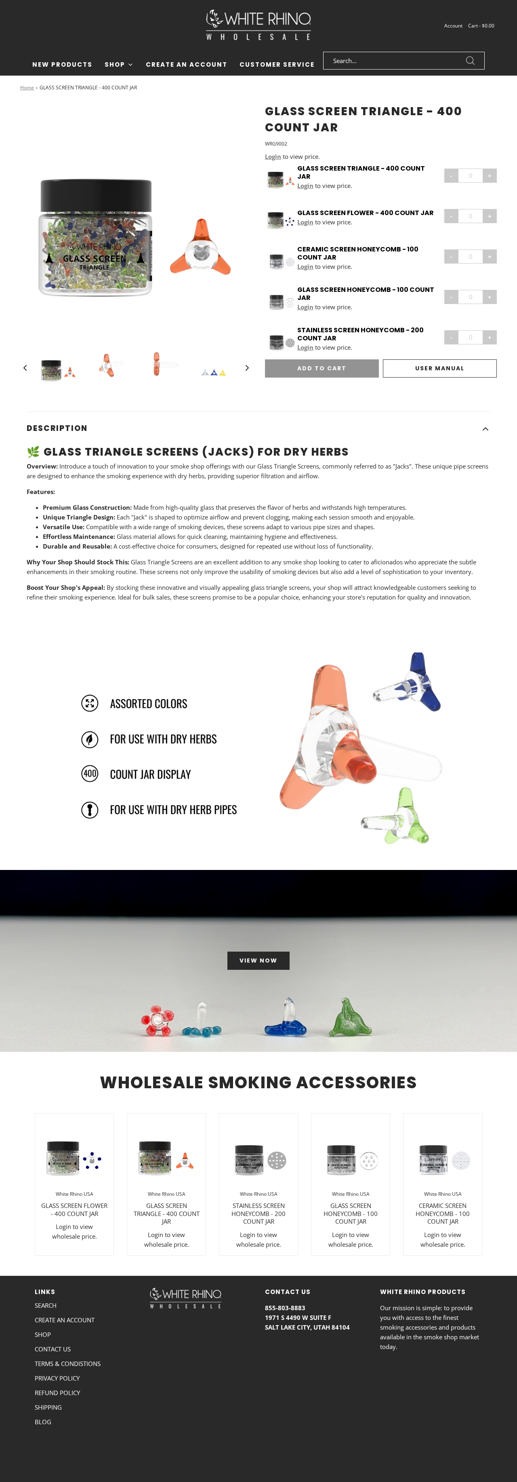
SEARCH (46, 1305)
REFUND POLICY (57, 1393)
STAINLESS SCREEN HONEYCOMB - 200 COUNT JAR (360, 334)
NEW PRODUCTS (62, 64)
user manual (439, 368)
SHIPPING (48, 1407)
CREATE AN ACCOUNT (65, 1320)
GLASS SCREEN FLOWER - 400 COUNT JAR (365, 213)
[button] (25, 367)
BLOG (43, 1422)
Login (273, 156)
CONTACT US (53, 1349)
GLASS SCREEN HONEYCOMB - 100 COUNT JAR (365, 294)
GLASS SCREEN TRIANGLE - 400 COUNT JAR (361, 173)
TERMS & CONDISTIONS (68, 1364)
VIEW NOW (258, 960)
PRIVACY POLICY (57, 1378)
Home (27, 87)
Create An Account (186, 64)
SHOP (43, 1334)
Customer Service (277, 64)
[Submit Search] (470, 61)
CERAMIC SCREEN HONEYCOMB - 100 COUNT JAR (357, 253)
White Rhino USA (74, 1194)
